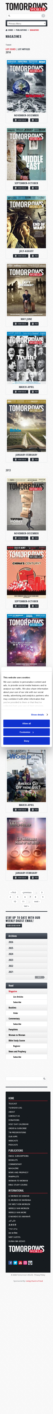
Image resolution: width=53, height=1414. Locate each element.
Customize (25, 732)
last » (26, 906)
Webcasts (13, 1141)
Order (15, 1013)
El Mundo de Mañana (19, 1200)
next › (36, 901)
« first (13, 892)
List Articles (24, 49)
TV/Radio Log (15, 1108)
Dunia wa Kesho (16, 1241)
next (39, 977)
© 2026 (14, 1275)
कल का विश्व (12, 1233)
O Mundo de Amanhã (19, 1216)
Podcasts (13, 1145)
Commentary (14, 1018)
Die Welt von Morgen (19, 1204)
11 (23, 901)
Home (10, 30)
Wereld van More (17, 1212)
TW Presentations (17, 1132)
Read (11, 985)
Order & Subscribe (17, 1128)
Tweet (8, 44)
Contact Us (14, 1116)
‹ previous (27, 892)
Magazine (13, 991)
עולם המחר (12, 1229)
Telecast (12, 1104)
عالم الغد (12, 1221)
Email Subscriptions (18, 1156)
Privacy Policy (39, 1275)
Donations (13, 1120)
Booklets (12, 1007)
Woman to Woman (17, 1035)
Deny (26, 741)
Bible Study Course (17, 1040)
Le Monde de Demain (18, 1196)
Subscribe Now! (13, 925)
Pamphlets (13, 1029)
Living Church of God (34, 1281)
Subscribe (17, 1002)
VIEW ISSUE (22, 120)
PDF (36, 120)
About (11, 1112)
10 (15, 901)
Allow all (26, 723)
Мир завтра (14, 1237)
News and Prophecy (17, 1051)
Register (16, 1046)
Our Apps (12, 1136)
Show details (37, 714)
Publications (21, 30)
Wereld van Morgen (18, 1208)
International (16, 1190)
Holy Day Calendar (18, 1124)
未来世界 (12, 1225)
